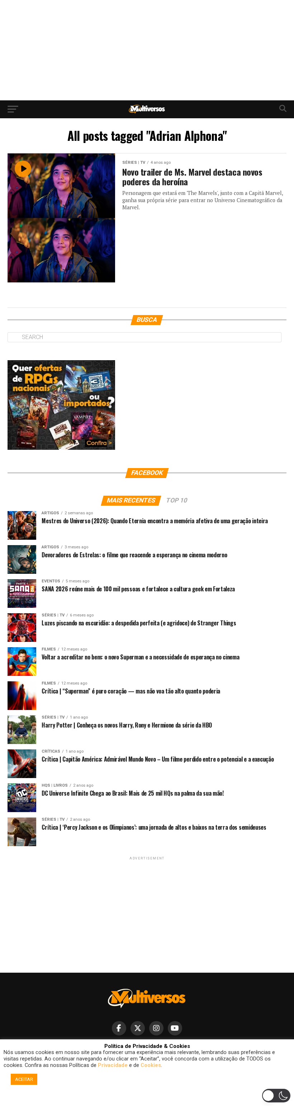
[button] (148, 1097)
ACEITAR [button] (24, 1079)
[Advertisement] (147, 50)
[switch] (276, 1095)
